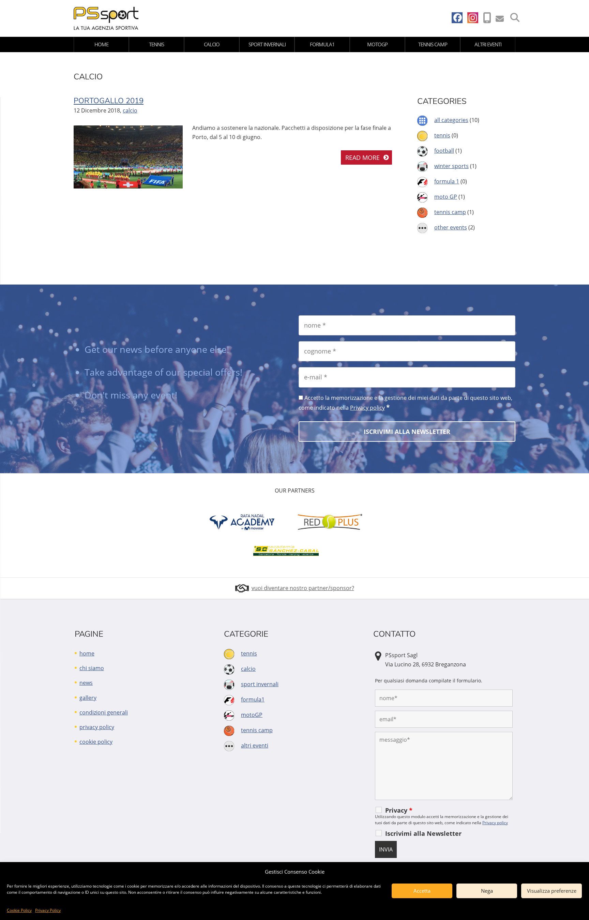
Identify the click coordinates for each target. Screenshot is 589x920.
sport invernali (267, 44)
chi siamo (91, 668)
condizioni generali (103, 712)
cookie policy (95, 741)
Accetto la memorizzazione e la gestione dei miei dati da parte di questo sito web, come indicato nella (405, 403)
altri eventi (487, 44)
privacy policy (96, 727)
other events (450, 227)
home (101, 44)
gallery (87, 698)
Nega (487, 890)
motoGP (377, 44)
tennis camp (432, 44)
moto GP (445, 196)
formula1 (322, 44)
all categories (451, 120)
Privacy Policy (48, 910)
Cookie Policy (19, 910)
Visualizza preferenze (551, 890)
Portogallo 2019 (109, 101)
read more (362, 157)
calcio (212, 44)
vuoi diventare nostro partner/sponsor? (303, 588)
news (86, 683)
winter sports (451, 166)
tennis (156, 44)
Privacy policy (367, 407)
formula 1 (446, 181)
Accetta (422, 890)
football (444, 150)
